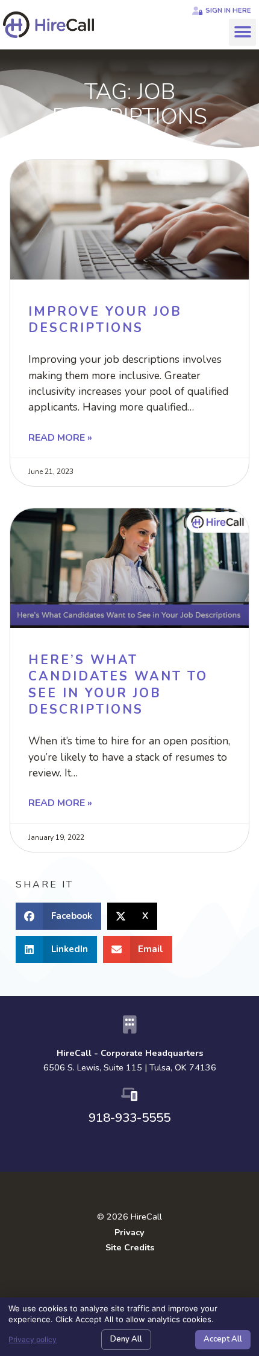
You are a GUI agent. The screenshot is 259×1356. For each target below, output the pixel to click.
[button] (242, 32)
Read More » (60, 437)
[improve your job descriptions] (129, 220)
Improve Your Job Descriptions (105, 319)
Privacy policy (32, 1339)
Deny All (126, 1339)
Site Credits (129, 1247)
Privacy (129, 1232)
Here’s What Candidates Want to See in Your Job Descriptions (118, 684)
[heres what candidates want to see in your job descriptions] (129, 568)
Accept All (223, 1339)
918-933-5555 (129, 1117)
